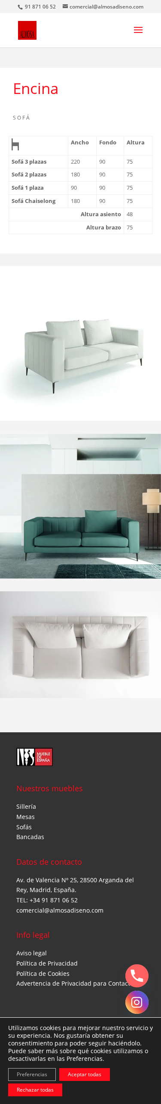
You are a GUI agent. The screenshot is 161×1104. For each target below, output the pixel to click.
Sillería (26, 806)
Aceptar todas (84, 1074)
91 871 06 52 (41, 6)
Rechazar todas (35, 1089)
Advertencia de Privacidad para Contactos (76, 983)
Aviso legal (31, 953)
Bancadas (30, 837)
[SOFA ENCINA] (80, 343)
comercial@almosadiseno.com (59, 910)
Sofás (24, 827)
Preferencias (32, 1074)
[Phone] (137, 975)
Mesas (25, 817)
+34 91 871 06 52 (54, 900)
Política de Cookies (43, 973)
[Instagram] (137, 1002)
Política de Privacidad (47, 963)
